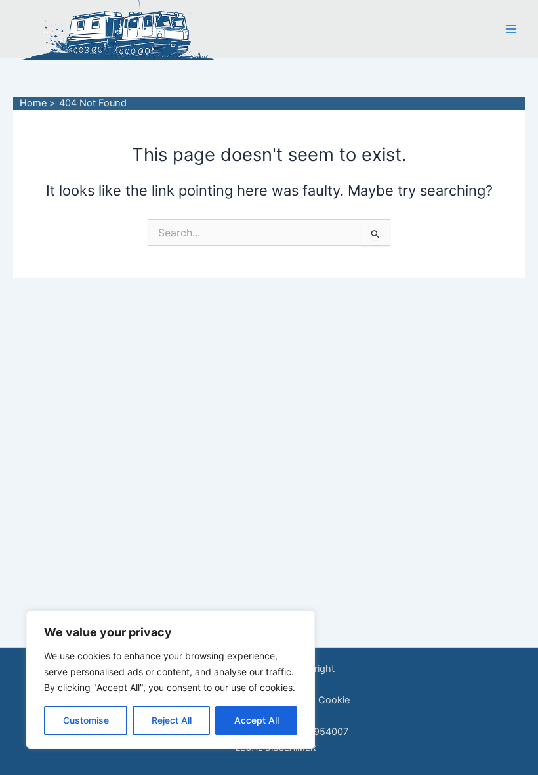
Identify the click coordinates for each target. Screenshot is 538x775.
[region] (170, 680)
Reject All (172, 720)
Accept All (256, 720)
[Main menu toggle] (511, 29)
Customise (86, 720)
